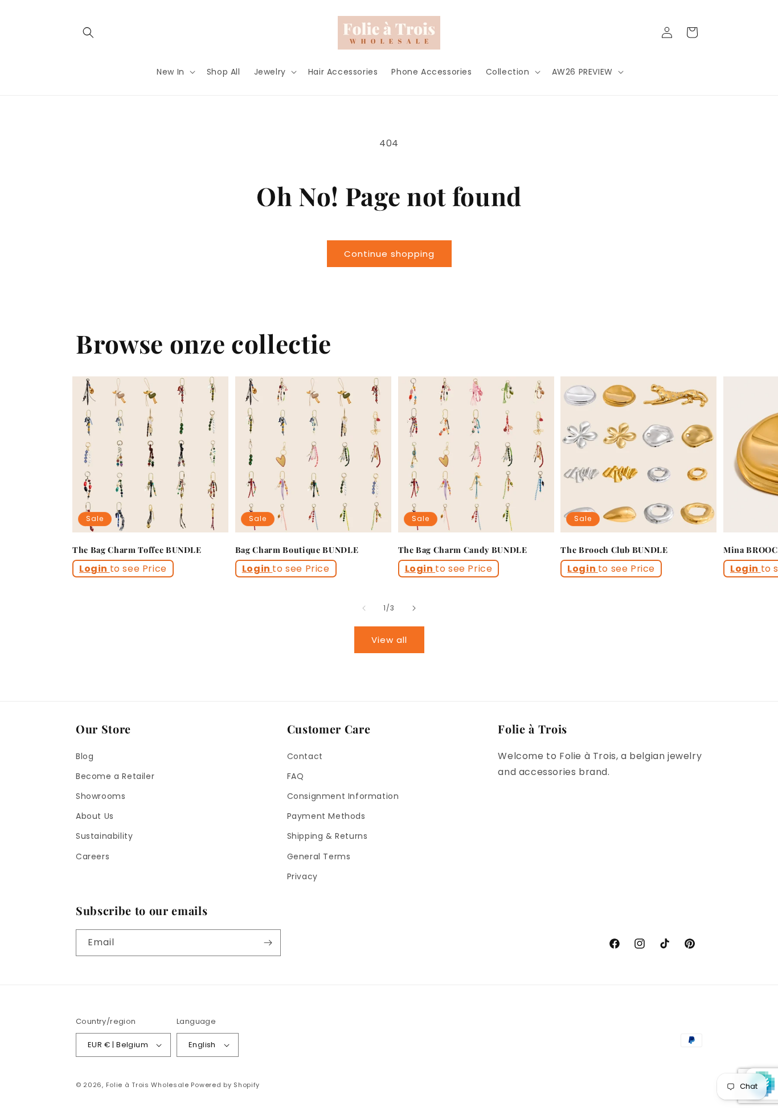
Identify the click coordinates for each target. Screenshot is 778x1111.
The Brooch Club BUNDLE (614, 550)
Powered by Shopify (225, 1084)
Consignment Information (343, 796)
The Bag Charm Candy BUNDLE (462, 550)
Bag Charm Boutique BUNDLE (297, 550)
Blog (84, 756)
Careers (92, 856)
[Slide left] (363, 608)
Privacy (302, 876)
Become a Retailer (115, 776)
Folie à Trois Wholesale (147, 1084)
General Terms (319, 856)
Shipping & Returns (327, 836)
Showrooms (100, 796)
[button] (88, 32)
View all (389, 640)
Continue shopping (389, 254)
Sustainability (104, 836)
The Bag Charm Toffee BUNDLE (137, 550)
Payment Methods (326, 816)
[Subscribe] (267, 942)
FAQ (295, 776)
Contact (305, 756)
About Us (95, 816)
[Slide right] (414, 608)
